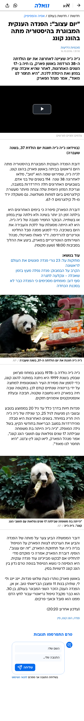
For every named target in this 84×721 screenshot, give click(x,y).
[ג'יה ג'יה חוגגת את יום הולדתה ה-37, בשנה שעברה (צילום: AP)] (42, 329)
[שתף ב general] (7, 5)
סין (59, 618)
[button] (66, 5)
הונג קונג (67, 618)
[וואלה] (42, 5)
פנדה (77, 618)
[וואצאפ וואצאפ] (15, 5)
